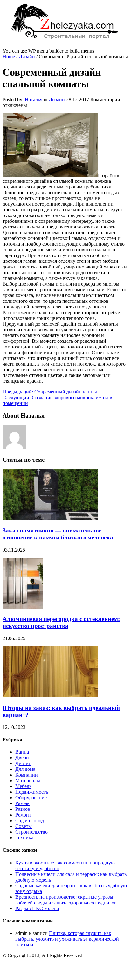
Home (9, 56)
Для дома (25, 769)
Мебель (23, 786)
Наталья (34, 99)
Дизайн (27, 56)
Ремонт (23, 814)
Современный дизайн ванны (50, 391)
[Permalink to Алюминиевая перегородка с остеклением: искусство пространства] (23, 607)
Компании (26, 774)
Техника (24, 837)
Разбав (22, 803)
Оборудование (31, 797)
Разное (22, 809)
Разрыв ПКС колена (37, 908)
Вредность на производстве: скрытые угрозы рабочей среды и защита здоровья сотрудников (66, 899)
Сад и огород (29, 820)
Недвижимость (31, 792)
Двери (22, 757)
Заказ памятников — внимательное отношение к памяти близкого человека (58, 534)
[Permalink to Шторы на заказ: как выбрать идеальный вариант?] (50, 695)
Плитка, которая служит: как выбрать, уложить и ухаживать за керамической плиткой (67, 938)
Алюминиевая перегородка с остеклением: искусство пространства (61, 622)
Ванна (22, 752)
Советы (23, 826)
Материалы (27, 780)
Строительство (31, 832)
